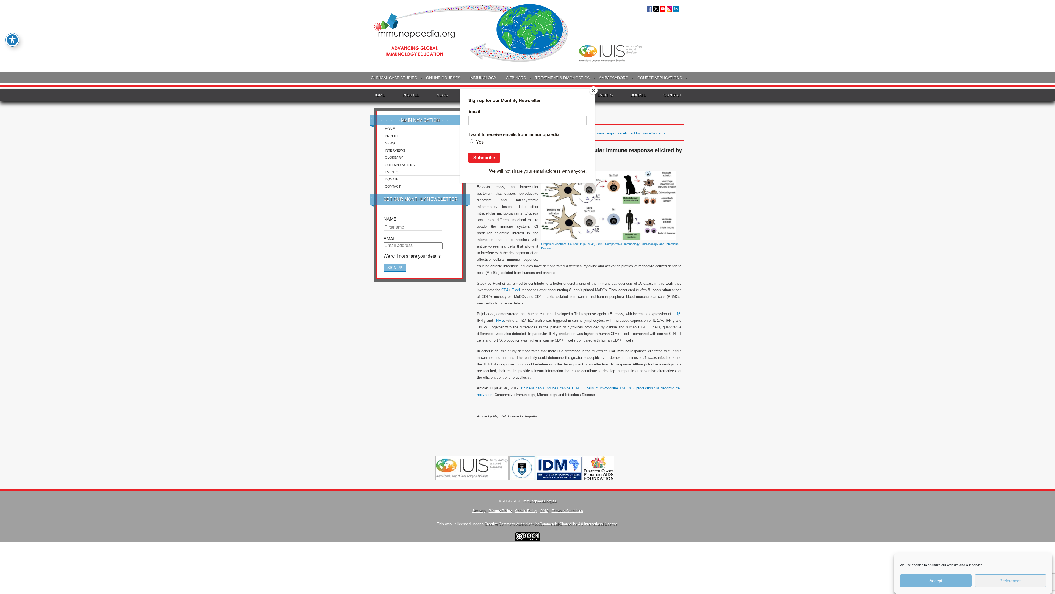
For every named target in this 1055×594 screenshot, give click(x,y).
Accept (935, 580)
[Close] (593, 90)
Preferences (1010, 580)
